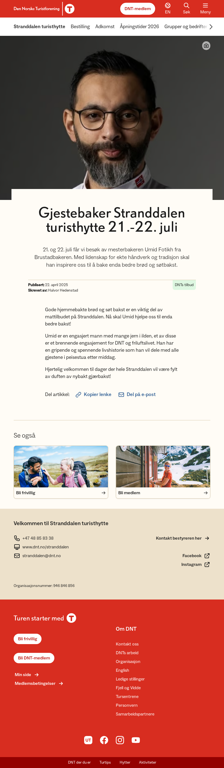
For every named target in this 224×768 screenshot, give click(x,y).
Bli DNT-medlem (34, 658)
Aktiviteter (147, 762)
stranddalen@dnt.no (41, 555)
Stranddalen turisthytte (39, 27)
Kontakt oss (127, 644)
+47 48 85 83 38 (38, 538)
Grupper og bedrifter (185, 27)
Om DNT (126, 629)
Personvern (127, 705)
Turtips (105, 762)
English (122, 670)
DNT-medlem (138, 8)
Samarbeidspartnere (135, 714)
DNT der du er (79, 762)
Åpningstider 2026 (139, 27)
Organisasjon (128, 661)
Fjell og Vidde (128, 688)
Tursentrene (127, 696)
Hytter (125, 762)
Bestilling (80, 27)
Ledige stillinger (130, 679)
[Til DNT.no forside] (43, 9)
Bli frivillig (27, 639)
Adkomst (104, 27)
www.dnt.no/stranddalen (45, 547)
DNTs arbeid (127, 653)
